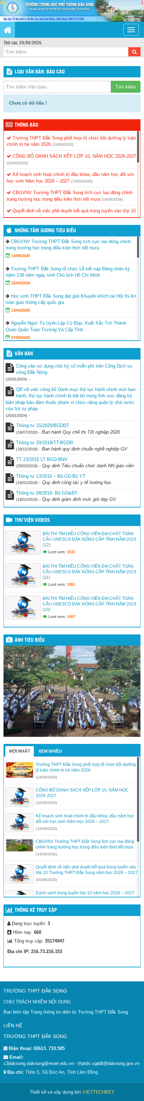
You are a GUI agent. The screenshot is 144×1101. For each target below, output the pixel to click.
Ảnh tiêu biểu (29, 640)
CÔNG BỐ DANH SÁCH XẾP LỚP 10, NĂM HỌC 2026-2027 (73, 156)
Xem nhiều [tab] (50, 751)
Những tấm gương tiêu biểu (45, 230)
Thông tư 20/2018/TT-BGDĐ (44, 442)
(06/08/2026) (46, 880)
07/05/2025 (20, 337)
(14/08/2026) (112, 199)
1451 (71, 584)
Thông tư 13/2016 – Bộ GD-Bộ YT (50, 476)
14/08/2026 (20, 256)
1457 (71, 617)
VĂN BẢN (24, 353)
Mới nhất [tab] (19, 751)
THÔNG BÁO (26, 125)
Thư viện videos (32, 520)
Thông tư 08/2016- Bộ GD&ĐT (47, 493)
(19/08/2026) (82, 181)
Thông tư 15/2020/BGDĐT (42, 425)
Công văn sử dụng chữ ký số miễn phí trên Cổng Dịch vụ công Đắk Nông (74, 369)
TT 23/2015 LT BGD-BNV (41, 459)
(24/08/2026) (63, 144)
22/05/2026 (20, 283)
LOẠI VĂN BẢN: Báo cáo (40, 72)
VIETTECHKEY (98, 1092)
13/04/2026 (20, 310)
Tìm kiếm (125, 87)
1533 (71, 552)
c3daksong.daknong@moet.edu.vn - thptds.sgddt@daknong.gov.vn (71, 1063)
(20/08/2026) (17, 163)
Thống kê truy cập (36, 910)
